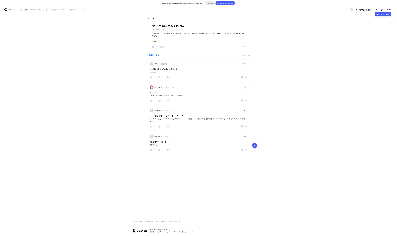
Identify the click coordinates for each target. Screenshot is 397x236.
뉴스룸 (32, 10)
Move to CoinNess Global (225, 3)
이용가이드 (178, 222)
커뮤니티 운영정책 (160, 222)
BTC (156, 41)
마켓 (39, 10)
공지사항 (170, 222)
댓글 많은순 (244, 55)
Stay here (210, 3)
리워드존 (63, 10)
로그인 (389, 9)
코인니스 (12, 9)
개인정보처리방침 (137, 222)
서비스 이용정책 (148, 222)
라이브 (45, 10)
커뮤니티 (54, 10)
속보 (26, 10)
